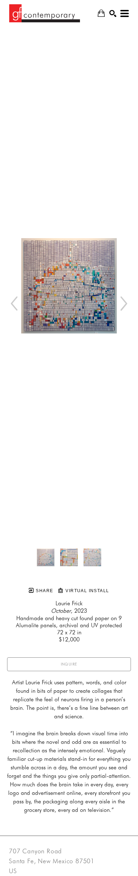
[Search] (112, 13)
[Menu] (124, 13)
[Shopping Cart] (101, 13)
